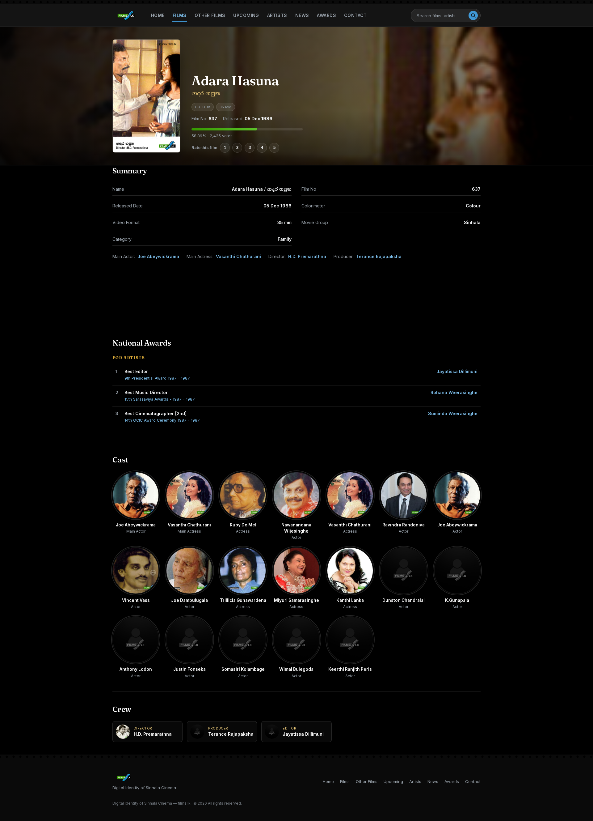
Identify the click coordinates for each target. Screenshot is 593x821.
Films (180, 15)
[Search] (473, 15)
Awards (326, 15)
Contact (355, 15)
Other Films (210, 15)
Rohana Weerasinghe (454, 392)
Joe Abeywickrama (158, 256)
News (302, 15)
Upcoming (246, 15)
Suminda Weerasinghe (452, 413)
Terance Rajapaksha (379, 256)
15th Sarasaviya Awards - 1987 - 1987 (159, 399)
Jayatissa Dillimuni (456, 371)
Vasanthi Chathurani (238, 256)
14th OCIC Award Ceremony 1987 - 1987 (162, 420)
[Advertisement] (296, 299)
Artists (277, 15)
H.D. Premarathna (307, 256)
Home (158, 15)
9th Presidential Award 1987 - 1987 (157, 378)
